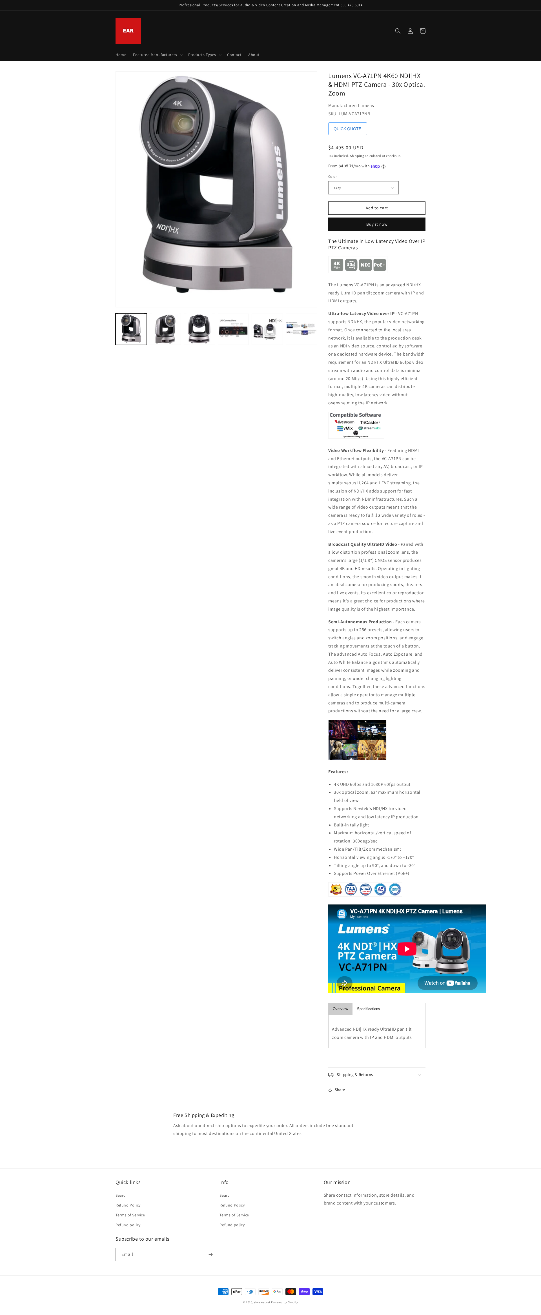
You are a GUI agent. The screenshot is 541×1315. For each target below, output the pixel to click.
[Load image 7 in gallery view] (301, 329)
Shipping (357, 156)
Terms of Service (130, 1215)
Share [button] (340, 1089)
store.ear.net (262, 1302)
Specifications (368, 1009)
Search (122, 1195)
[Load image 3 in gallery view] (199, 329)
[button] (157, 55)
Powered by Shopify (284, 1302)
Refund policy (128, 1224)
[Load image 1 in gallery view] (131, 329)
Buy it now (377, 224)
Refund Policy (128, 1205)
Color (332, 176)
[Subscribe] (210, 1254)
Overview (340, 1009)
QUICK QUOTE (347, 129)
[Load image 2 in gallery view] (165, 329)
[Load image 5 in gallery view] (267, 329)
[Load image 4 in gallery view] (233, 329)
